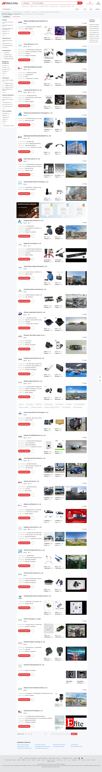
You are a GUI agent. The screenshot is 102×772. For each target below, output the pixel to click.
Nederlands (74, 760)
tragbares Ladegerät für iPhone (52, 407)
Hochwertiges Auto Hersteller (23, 746)
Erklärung (26, 758)
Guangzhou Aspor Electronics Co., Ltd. (34, 358)
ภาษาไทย (83, 760)
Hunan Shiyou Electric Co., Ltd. (32, 159)
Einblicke (75, 758)
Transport (6, 33)
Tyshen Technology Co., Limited (32, 619)
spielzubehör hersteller (53, 6)
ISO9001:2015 (6, 69)
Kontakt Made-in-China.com (54, 758)
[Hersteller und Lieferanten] (9, 3)
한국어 (65, 760)
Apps (91, 9)
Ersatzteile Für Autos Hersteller (59, 744)
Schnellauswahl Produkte (67, 758)
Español (38, 760)
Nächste (73, 733)
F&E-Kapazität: (21, 53)
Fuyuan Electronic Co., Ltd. (31, 44)
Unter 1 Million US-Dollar (7, 80)
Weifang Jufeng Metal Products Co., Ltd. (34, 312)
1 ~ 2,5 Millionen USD (8, 83)
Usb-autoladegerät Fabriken (58, 746)
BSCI (4, 73)
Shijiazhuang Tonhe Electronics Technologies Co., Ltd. (38, 113)
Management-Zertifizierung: (24, 147)
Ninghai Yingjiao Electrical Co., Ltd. (33, 381)
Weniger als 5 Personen (7, 100)
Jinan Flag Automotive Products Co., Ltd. (34, 458)
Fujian (4, 121)
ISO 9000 (5, 71)
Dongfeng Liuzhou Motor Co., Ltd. (33, 527)
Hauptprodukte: (21, 26)
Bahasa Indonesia (51, 761)
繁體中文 (24, 760)
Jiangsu (5, 119)
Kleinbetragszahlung (9, 58)
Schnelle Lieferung (8, 56)
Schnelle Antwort (8, 54)
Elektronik (6, 31)
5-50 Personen (7, 97)
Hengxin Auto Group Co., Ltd (31, 481)
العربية (69, 760)
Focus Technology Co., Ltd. (49, 764)
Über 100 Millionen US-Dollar (7, 89)
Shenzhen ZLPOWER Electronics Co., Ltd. (35, 435)
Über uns (21, 758)
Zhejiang (5, 115)
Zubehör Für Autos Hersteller (23, 744)
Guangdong (6, 113)
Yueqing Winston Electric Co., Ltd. (33, 90)
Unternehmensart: (22, 49)
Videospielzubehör (48, 404)
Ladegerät (21, 404)
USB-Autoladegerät (66, 407)
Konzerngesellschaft (7, 45)
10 (25, 734)
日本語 (28, 760)
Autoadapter (69, 404)
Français (33, 760)
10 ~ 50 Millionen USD (8, 85)
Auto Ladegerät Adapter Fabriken (41, 748)
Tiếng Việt (93, 760)
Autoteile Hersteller (93, 40)
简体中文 (19, 760)
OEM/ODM (6, 52)
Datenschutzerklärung (42, 758)
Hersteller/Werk (7, 43)
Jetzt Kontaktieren (25, 33)
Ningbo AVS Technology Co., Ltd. (32, 243)
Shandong (5, 117)
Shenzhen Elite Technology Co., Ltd (33, 710)
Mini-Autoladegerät (77, 407)
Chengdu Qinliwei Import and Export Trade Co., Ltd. (37, 596)
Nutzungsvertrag (33, 758)
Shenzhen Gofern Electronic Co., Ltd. (33, 573)
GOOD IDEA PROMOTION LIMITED (33, 67)
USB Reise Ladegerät (23, 407)
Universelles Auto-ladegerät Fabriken (24, 748)
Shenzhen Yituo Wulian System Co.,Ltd (34, 335)
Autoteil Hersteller (74, 744)
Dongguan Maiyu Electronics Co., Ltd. (34, 220)
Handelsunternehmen (7, 41)
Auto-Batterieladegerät (79, 404)
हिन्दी (79, 760)
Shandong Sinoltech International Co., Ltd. (35, 289)
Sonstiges (5, 47)
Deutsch (43, 760)
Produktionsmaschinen (7, 26)
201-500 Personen (7, 104)
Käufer (77, 9)
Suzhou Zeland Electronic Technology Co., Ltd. (36, 412)
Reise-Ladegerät (59, 404)
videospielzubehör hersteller (65, 6)
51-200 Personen (7, 102)
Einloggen (98, 4)
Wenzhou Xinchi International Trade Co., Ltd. (35, 688)
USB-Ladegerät (29, 404)
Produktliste (6, 16)
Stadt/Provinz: (21, 28)
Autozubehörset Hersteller (40, 744)
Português (48, 760)
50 (31, 734)
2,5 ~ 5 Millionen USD (8, 87)
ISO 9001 (5, 65)
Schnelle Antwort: (22, 78)
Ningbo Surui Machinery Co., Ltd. (32, 504)
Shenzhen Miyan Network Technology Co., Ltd (36, 182)
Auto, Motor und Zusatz (7, 22)
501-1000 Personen (7, 106)
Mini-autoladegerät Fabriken (76, 746)
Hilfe (85, 9)
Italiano (53, 760)
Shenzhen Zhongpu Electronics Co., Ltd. (34, 550)
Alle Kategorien (7, 9)
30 (28, 734)
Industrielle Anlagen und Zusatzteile (7, 29)
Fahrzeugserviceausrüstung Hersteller (42, 746)
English (13, 760)
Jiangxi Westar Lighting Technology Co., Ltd (35, 266)
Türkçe (88, 760)
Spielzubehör (39, 404)
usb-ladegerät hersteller (43, 6)
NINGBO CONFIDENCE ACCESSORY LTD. (36, 21)
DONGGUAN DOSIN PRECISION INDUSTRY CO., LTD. (37, 136)
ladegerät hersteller (34, 6)
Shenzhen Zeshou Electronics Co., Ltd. (34, 665)
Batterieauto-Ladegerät (36, 407)
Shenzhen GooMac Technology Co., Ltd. (34, 642)
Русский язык (59, 760)
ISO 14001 (5, 67)
